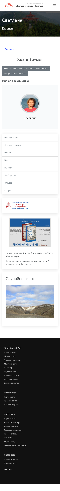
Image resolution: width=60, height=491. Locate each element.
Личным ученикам (12, 145)
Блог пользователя (13, 68)
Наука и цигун (9, 419)
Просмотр (9, 49)
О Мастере (8, 368)
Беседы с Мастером (12, 430)
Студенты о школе (12, 375)
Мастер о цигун (10, 364)
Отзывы (8, 183)
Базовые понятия (11, 383)
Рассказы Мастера (12, 422)
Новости (8, 153)
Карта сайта (9, 397)
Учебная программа (12, 360)
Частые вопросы (11, 405)
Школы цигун (9, 356)
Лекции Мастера (11, 426)
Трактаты (8, 438)
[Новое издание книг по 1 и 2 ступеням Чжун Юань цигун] (30, 232)
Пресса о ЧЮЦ (10, 434)
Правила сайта (10, 401)
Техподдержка (10, 463)
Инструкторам (11, 137)
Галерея (8, 168)
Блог (6, 160)
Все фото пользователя (15, 73)
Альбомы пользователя (37, 68)
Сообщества (10, 175)
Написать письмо (11, 459)
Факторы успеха (11, 379)
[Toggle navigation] (54, 5)
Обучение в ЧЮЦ (11, 371)
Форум (7, 190)
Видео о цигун (10, 441)
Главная (7, 28)
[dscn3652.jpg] (30, 301)
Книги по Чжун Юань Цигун (15, 445)
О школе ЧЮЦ (10, 352)
